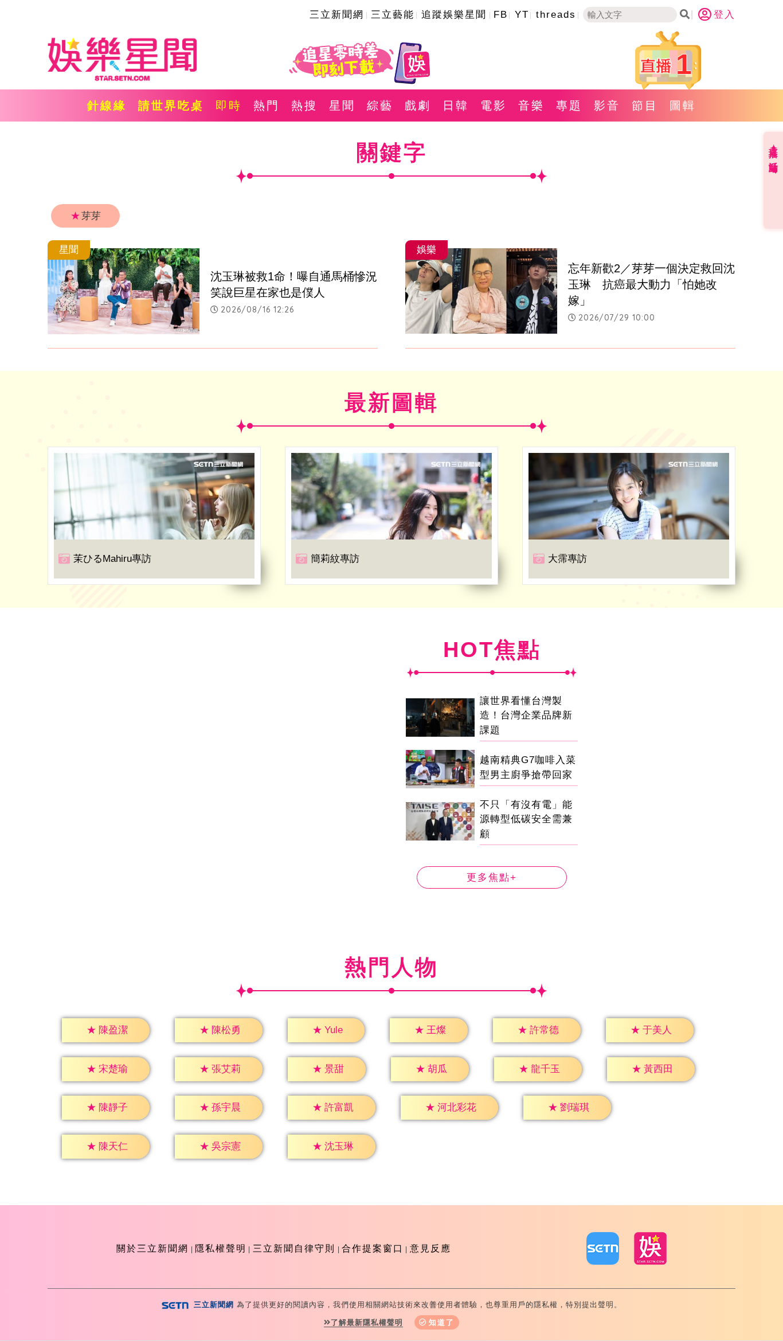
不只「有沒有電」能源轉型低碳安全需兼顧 (526, 819)
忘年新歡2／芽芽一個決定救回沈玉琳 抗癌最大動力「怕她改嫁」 (651, 284)
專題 (569, 105)
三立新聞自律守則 (294, 1248)
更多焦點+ (492, 877)
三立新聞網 (337, 14)
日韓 (456, 105)
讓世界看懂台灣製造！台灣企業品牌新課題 (526, 715)
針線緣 (107, 105)
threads (556, 14)
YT (522, 14)
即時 (229, 105)
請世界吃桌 (171, 105)
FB (501, 14)
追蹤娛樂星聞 (454, 14)
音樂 (531, 105)
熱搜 (304, 105)
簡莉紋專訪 (335, 558)
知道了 (442, 1322)
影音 (607, 105)
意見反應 (430, 1248)
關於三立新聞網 (152, 1248)
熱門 (266, 105)
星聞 (342, 105)
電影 (493, 105)
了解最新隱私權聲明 (367, 1322)
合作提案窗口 (373, 1248)
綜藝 (380, 105)
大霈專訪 (567, 558)
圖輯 (683, 105)
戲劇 (418, 105)
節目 (645, 105)
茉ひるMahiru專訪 (112, 558)
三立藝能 (392, 14)
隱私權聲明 (220, 1248)
